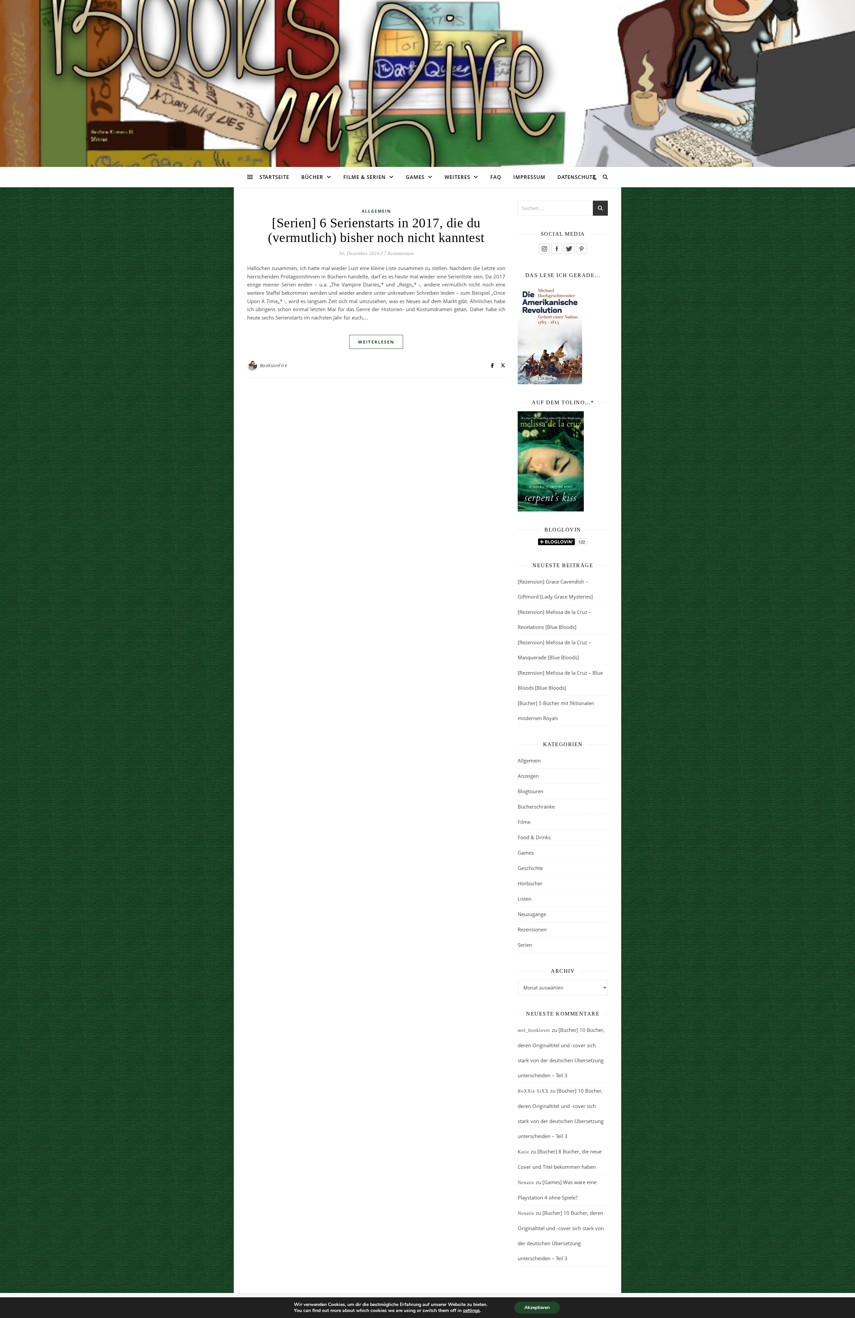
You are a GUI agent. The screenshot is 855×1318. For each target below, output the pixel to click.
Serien (525, 944)
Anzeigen (528, 776)
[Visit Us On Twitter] (569, 249)
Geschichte (530, 868)
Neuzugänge (532, 914)
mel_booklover (534, 1030)
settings (471, 1311)
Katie (523, 1151)
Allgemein (376, 211)
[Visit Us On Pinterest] (581, 249)
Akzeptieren (537, 1307)
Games (415, 177)
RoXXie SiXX (533, 1091)
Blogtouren (530, 791)
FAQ (495, 177)
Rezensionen (532, 929)
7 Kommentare (399, 253)
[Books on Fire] (427, 79)
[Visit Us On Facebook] (556, 249)
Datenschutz (576, 177)
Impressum (529, 177)
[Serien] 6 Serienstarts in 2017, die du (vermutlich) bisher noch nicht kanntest (376, 230)
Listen (524, 898)
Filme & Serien (364, 177)
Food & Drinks (534, 837)
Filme (524, 822)
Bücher (312, 177)
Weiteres (457, 177)
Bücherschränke (536, 806)
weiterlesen (376, 342)
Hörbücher (530, 883)
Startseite (274, 177)
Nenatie (526, 1182)
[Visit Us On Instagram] (544, 249)
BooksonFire (274, 365)
